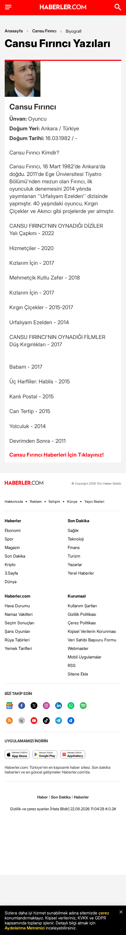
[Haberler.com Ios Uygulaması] (17, 754)
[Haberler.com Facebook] (21, 706)
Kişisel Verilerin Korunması (92, 631)
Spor (9, 538)
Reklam (36, 501)
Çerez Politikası (82, 622)
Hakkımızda (14, 501)
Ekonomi (13, 530)
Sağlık (73, 530)
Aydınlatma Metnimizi (25, 927)
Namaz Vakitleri (19, 614)
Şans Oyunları (17, 631)
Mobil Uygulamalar (84, 656)
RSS (72, 665)
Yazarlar (75, 564)
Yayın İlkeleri (94, 501)
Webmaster (78, 648)
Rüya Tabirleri (17, 639)
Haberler (13, 520)
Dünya (10, 581)
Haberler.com (17, 595)
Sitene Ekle (78, 673)
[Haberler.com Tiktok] (46, 721)
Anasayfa (14, 30)
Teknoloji (76, 538)
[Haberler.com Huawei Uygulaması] (72, 754)
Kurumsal (77, 595)
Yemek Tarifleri (18, 648)
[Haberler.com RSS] (9, 721)
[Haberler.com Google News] (9, 706)
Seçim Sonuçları (19, 622)
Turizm (74, 555)
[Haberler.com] (24, 483)
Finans (74, 547)
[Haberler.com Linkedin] (58, 706)
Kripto (10, 564)
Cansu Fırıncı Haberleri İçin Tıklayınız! (56, 455)
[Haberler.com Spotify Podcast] (83, 706)
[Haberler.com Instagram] (46, 706)
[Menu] (8, 7)
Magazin (12, 547)
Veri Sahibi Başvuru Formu (92, 639)
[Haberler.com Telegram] (58, 721)
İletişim (54, 501)
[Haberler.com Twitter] (34, 706)
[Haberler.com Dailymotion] (71, 721)
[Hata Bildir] (59, 808)
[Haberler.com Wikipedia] (21, 721)
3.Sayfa (11, 572)
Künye (72, 501)
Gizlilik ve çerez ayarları (29, 808)
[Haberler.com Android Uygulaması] (45, 754)
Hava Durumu (17, 605)
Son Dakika (15, 555)
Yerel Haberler (81, 572)
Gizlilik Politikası (82, 614)
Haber (42, 797)
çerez (103, 912)
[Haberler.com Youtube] (34, 721)
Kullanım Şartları (82, 605)
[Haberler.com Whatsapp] (71, 706)
